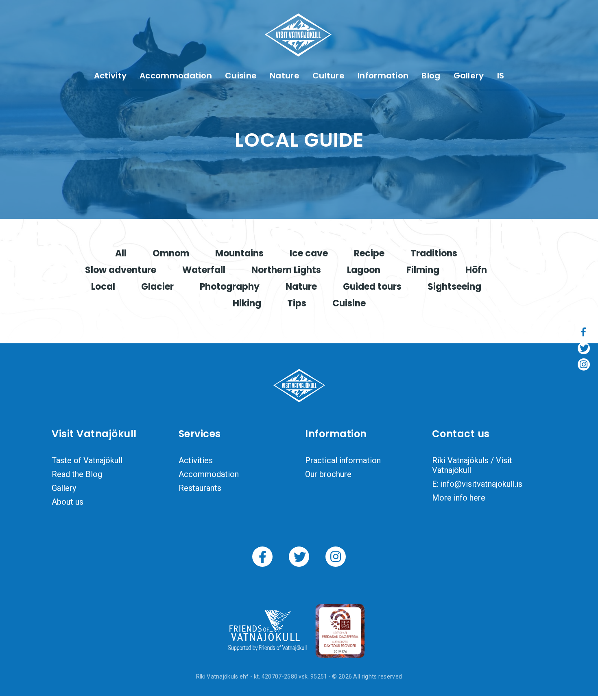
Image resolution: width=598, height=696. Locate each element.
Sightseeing (454, 286)
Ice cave (309, 253)
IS (500, 75)
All (121, 253)
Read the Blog (77, 474)
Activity (110, 75)
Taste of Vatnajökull (87, 460)
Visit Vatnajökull (298, 34)
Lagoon (363, 270)
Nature (284, 75)
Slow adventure (120, 270)
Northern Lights (286, 270)
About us (67, 502)
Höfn (476, 270)
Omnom (171, 253)
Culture (328, 75)
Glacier (157, 286)
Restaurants (200, 488)
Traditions (433, 253)
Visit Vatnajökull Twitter (299, 556)
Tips (296, 303)
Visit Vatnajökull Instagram (335, 556)
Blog (430, 75)
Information (383, 75)
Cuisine (241, 75)
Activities (196, 460)
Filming (422, 270)
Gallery (469, 75)
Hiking (247, 303)
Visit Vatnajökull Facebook (262, 556)
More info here (458, 498)
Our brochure (328, 474)
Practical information (343, 460)
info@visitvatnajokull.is (481, 484)
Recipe (369, 253)
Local (103, 286)
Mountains (239, 253)
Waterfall (203, 270)
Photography (230, 286)
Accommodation (176, 75)
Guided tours (372, 286)
